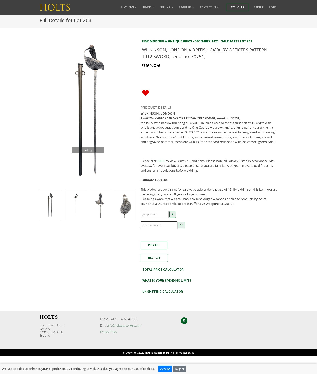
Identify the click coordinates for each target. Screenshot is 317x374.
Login (273, 7)
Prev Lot (154, 245)
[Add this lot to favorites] (145, 92)
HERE (161, 161)
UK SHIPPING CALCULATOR (162, 291)
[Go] (172, 214)
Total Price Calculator (163, 269)
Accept (165, 368)
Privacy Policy (108, 332)
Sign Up (259, 7)
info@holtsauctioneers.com (124, 325)
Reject (179, 368)
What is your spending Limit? (166, 280)
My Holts (237, 7)
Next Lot (154, 257)
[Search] (181, 225)
